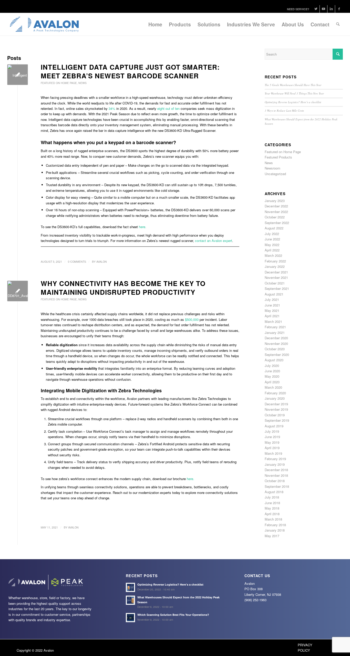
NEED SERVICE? (298, 9)
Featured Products (278, 157)
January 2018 (275, 530)
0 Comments (77, 261)
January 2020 (275, 398)
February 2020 (275, 392)
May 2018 (272, 508)
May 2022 (272, 244)
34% (112, 108)
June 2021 (272, 305)
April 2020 (272, 381)
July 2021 (272, 299)
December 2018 (276, 469)
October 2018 (275, 480)
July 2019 (272, 431)
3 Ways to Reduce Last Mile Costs (284, 110)
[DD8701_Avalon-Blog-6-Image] (17, 291)
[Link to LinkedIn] (331, 9)
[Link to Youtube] (323, 9)
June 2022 (272, 239)
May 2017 (272, 535)
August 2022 (274, 228)
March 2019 (273, 453)
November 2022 (276, 211)
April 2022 (272, 250)
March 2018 (273, 519)
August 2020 (274, 359)
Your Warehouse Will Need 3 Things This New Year (294, 93)
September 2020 (277, 354)
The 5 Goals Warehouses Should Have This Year (293, 85)
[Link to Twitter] (316, 9)
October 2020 (275, 348)
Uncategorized (275, 173)
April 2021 (272, 315)
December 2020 (276, 337)
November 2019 (276, 409)
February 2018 (275, 524)
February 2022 (275, 261)
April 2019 (272, 447)
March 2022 (273, 255)
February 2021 (275, 326)
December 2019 (276, 403)
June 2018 (272, 502)
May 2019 (272, 442)
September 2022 (277, 222)
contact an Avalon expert (213, 240)
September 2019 (277, 420)
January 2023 (275, 200)
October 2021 (275, 283)
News (82, 83)
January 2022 (275, 266)
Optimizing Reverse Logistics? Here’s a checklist (293, 102)
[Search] (338, 24)
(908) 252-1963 (255, 599)
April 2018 (272, 513)
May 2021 (272, 310)
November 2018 (276, 475)
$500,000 (192, 319)
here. (142, 226)
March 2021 (273, 321)
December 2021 (276, 272)
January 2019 (275, 464)
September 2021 (277, 288)
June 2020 (272, 370)
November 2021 (276, 277)
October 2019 (275, 414)
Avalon (101, 261)
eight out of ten (168, 108)
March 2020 (273, 387)
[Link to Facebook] (339, 9)
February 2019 (275, 458)
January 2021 (275, 332)
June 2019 (272, 436)
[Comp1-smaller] (17, 74)
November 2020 (276, 343)
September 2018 (277, 486)
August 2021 (274, 294)
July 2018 (272, 497)
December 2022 (276, 206)
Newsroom (272, 168)
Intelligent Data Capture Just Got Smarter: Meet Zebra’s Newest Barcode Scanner (130, 71)
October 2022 (275, 217)
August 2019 (274, 426)
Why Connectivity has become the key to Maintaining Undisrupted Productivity (123, 288)
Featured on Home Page (59, 83)
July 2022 (272, 233)
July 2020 (272, 365)
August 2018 (274, 491)
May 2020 (272, 376)
